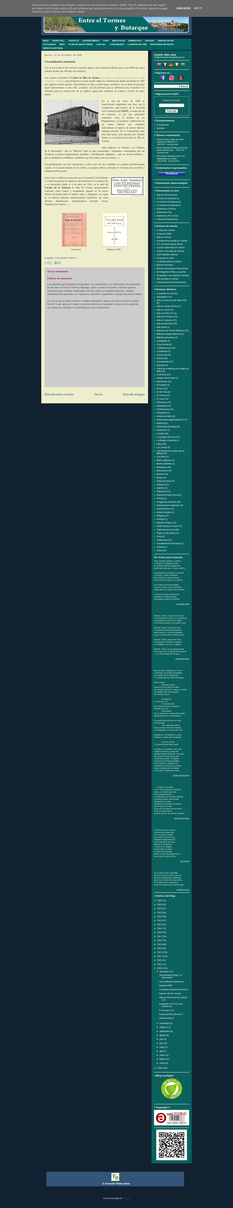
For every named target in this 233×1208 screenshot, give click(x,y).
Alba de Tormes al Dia (167, 195)
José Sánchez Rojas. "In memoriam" (170, 976)
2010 (159, 964)
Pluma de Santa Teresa (167, 495)
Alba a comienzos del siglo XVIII (171, 300)
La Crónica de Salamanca (169, 202)
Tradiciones (162, 540)
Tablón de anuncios (166, 529)
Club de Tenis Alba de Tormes (170, 251)
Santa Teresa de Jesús (167, 526)
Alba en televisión (165, 323)
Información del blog (166, 426)
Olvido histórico (166, 1018)
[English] (159, 65)
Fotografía (161, 413)
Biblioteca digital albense (168, 334)
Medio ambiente (164, 464)
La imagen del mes (166, 437)
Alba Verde (162, 327)
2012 (159, 956)
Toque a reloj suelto (166, 533)
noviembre (164, 1023)
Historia (72, 258)
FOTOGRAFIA (49, 44)
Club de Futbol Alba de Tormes (171, 247)
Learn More (183, 8)
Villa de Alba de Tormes (167, 279)
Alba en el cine (163, 310)
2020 (159, 924)
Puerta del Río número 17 (171, 1014)
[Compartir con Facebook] (56, 262)
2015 (159, 944)
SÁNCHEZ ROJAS (166, 41)
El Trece (160, 399)
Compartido (162, 351)
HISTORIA (149, 41)
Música (160, 477)
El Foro (160, 388)
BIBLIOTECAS (118, 41)
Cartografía (162, 341)
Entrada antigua (134, 394)
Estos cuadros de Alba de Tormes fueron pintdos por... (172, 149)
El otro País (162, 392)
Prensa (160, 498)
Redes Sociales (164, 512)
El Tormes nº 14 (166, 1010)
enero (162, 1063)
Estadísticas (162, 406)
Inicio (98, 394)
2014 (159, 948)
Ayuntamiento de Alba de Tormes (172, 241)
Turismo (160, 547)
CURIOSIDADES (117, 44)
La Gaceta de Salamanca (168, 205)
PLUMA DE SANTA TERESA (80, 44)
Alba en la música (165, 316)
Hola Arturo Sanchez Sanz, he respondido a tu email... (171, 157)
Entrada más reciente (59, 394)
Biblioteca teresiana (166, 337)
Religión (160, 516)
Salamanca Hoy (164, 212)
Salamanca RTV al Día (167, 216)
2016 (159, 940)
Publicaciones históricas (168, 505)
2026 (159, 900)
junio (162, 1043)
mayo (162, 1047)
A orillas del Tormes (166, 230)
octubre (163, 1027)
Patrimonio (162, 491)
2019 (159, 928)
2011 (159, 960)
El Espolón (161, 385)
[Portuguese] (183, 65)
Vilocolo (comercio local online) (171, 282)
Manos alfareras (164, 460)
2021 (159, 920)
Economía (161, 374)
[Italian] (177, 65)
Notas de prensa (164, 481)
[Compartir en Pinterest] (59, 262)
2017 (159, 936)
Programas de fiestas (166, 502)
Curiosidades (61, 258)
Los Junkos (162, 447)
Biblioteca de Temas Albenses (170, 330)
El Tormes (161, 395)
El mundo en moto (165, 258)
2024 (159, 908)
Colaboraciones (164, 348)
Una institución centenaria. (171, 981)
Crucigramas (163, 125)
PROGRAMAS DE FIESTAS (162, 44)
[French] (165, 65)
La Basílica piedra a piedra (169, 261)
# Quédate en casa (165, 293)
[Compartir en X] (52, 262)
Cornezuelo (162, 355)
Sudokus (161, 128)
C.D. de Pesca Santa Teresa (170, 244)
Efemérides (162, 381)
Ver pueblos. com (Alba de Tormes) (173, 275)
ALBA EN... (101, 44)
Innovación (162, 430)
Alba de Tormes (164, 237)
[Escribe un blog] (49, 262)
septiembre (164, 1031)
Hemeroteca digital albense (169, 419)
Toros (159, 536)
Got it (198, 8)
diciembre (164, 971)
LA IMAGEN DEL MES (137, 44)
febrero (162, 1059)
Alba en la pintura (165, 320)
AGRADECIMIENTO (91, 41)
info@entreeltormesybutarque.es (169, 57)
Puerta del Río (163, 509)
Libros (159, 444)
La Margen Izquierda (166, 440)
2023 (159, 912)
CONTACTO (73, 41)
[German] (171, 65)
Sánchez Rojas (164, 523)
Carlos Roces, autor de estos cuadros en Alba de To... (170, 140)
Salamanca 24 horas (166, 209)
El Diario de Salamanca (168, 198)
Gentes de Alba (164, 416)
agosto (162, 1035)
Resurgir (161, 519)
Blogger (126, 1198)
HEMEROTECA (135, 41)
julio (161, 1039)
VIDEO (62, 44)
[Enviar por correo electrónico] (46, 262)
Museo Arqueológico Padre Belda (172, 268)
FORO (106, 41)
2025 (159, 904)
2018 (159, 932)
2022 (159, 916)
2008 (159, 1068)
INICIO (46, 41)
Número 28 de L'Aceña (170, 993)
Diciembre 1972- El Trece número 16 (171, 1005)
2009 (159, 968)
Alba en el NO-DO (165, 313)
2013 (159, 952)
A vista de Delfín (164, 234)
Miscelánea (162, 470)
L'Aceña (160, 433)
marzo (162, 1055)
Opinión (160, 488)
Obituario (161, 484)
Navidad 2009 (165, 985)
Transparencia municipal (168, 543)
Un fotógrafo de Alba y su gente (171, 272)
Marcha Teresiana (165, 265)
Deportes (161, 365)
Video (159, 550)
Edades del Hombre (166, 378)
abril (161, 1051)
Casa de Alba (163, 344)
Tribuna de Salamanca (167, 219)
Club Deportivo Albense (167, 254)
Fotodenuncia (163, 409)
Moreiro (160, 474)
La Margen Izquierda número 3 (173, 989)
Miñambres (162, 467)
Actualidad (161, 297)
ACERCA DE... (58, 41)
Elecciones (162, 402)
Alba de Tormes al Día (167, 306)
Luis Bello (161, 457)
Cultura (160, 358)
